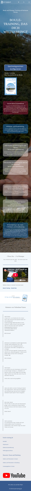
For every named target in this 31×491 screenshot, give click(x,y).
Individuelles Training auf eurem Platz (15, 187)
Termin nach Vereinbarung (15, 149)
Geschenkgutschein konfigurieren (15, 67)
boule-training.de (8, 437)
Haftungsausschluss (8, 450)
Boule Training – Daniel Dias (10, 288)
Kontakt (5, 441)
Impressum (5, 444)
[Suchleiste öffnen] (23, 2)
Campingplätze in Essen (8, 466)
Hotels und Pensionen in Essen (10, 459)
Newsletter (8, 111)
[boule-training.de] (6, 2)
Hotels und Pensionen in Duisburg (11, 462)
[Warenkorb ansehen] (18, 2)
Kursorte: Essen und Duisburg (11, 455)
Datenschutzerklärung (8, 447)
